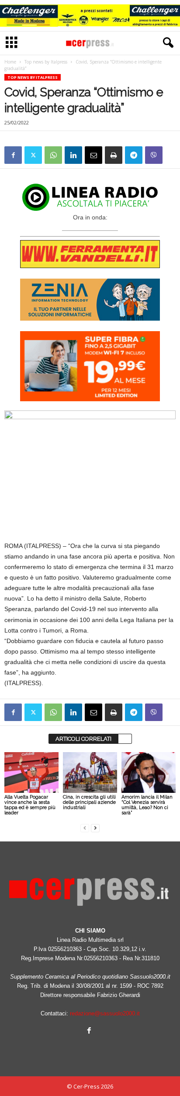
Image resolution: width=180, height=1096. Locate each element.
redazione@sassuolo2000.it (105, 1013)
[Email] (93, 155)
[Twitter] (33, 155)
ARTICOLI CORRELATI (83, 738)
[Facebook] (13, 155)
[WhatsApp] (53, 155)
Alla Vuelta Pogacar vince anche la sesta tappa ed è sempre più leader (29, 805)
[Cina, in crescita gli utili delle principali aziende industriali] (90, 772)
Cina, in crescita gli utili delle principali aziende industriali (89, 802)
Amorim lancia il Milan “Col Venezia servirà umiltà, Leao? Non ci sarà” (147, 805)
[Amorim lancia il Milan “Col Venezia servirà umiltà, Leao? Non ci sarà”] (148, 772)
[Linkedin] (73, 155)
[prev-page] (84, 827)
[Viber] (154, 155)
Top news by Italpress (45, 62)
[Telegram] (133, 155)
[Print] (113, 155)
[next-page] (95, 827)
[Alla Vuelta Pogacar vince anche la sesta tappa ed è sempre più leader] (31, 772)
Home (10, 62)
